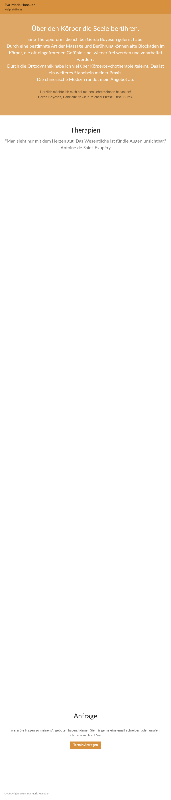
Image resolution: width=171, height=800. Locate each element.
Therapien (55, 224)
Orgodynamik (17, 561)
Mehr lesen (16, 234)
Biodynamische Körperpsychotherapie (41, 651)
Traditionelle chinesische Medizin (37, 293)
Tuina (9, 383)
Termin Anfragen (85, 745)
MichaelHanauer (35, 224)
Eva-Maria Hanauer (19, 5)
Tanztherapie (17, 472)
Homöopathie (17, 204)
